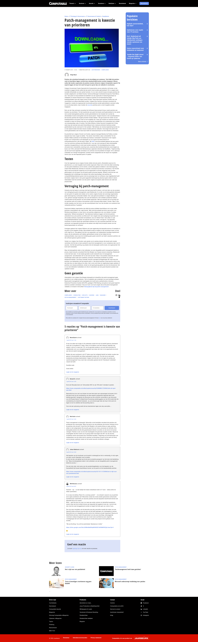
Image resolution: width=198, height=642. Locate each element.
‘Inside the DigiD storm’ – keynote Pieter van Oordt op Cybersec (135, 56)
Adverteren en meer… (86, 603)
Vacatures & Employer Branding (89, 612)
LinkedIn (145, 609)
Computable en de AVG (116, 606)
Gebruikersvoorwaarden (80, 637)
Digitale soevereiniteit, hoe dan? (135, 25)
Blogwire (82, 621)
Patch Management (121, 567)
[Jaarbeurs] (140, 638)
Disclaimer (66, 637)
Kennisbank (52, 606)
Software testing (83, 297)
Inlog (111, 615)
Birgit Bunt (73, 75)
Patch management (70, 297)
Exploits (85, 295)
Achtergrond (96, 69)
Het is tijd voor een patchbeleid (75, 569)
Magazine (52, 612)
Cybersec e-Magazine (55, 618)
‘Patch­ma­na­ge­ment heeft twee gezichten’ (128, 569)
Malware (103, 295)
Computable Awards (55, 609)
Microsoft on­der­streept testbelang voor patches (130, 581)
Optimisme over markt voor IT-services (135, 31)
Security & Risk (69, 567)
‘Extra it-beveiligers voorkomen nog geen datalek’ (78, 582)
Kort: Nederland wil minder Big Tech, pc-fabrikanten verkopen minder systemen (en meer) (134, 40)
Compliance (105, 16)
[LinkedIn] (119, 295)
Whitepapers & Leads (86, 609)
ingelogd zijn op (77, 548)
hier (99, 317)
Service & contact (115, 609)
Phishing (51, 624)
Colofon (112, 603)
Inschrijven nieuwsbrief (117, 612)
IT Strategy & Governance (77, 16)
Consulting (77, 295)
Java (97, 295)
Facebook (146, 603)
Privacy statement (96, 637)
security (90, 105)
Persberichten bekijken (86, 618)
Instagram (146, 615)
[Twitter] (119, 297)
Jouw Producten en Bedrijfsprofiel (89, 606)
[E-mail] (116, 295)
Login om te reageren (72, 372)
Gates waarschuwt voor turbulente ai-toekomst (135, 49)
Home (66, 16)
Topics (51, 621)
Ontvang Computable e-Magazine (59, 615)
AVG (93, 141)
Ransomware (53, 627)
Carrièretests (52, 603)
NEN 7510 (52, 630)
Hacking (91, 295)
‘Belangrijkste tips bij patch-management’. (96, 286)
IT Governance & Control (93, 16)
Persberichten (84, 615)
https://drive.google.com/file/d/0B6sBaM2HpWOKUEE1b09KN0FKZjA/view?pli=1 (90, 527)
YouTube (145, 612)
